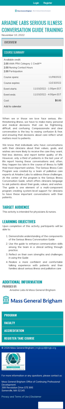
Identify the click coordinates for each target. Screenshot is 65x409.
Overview (10, 42)
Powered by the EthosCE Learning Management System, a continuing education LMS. (50, 405)
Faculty (9, 322)
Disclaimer (36, 396)
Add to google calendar (46, 106)
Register (48, 3)
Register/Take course (19, 338)
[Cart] (55, 4)
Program (10, 315)
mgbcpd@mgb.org (46, 347)
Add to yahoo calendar (50, 106)
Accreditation (14, 330)
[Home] (32, 10)
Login (36, 3)
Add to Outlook (58, 106)
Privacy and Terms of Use (15, 396)
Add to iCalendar (54, 106)
